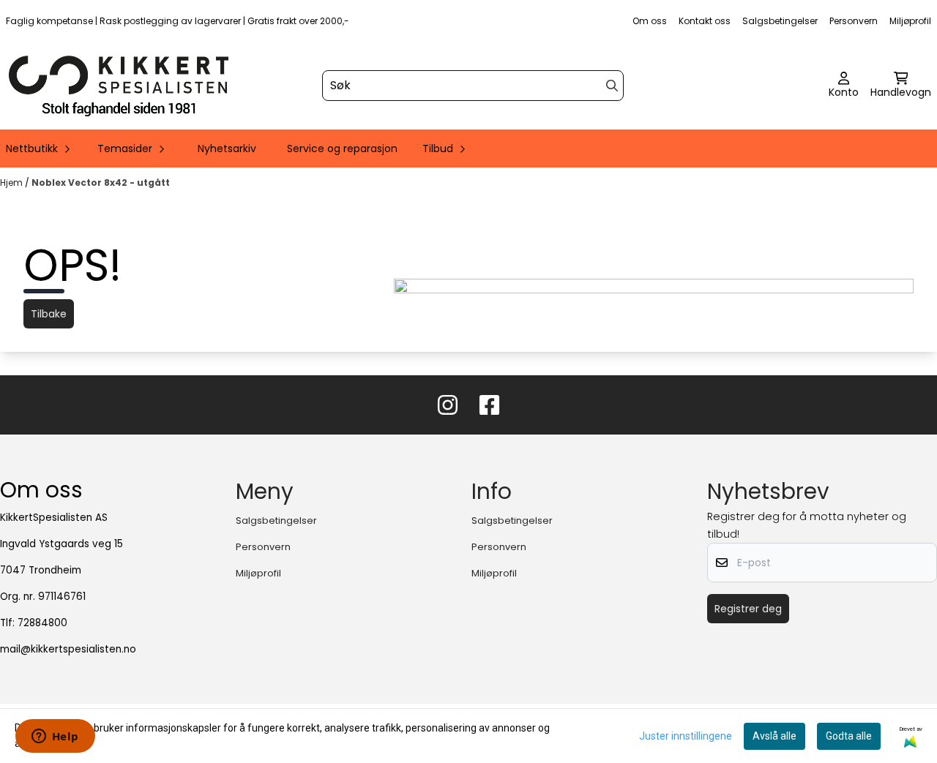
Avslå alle (774, 736)
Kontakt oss (705, 21)
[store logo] (118, 86)
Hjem (12, 182)
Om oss (649, 21)
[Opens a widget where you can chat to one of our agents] (55, 737)
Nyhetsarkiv (227, 148)
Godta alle (849, 736)
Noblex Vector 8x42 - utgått (100, 182)
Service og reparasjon (342, 148)
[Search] (612, 85)
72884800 (42, 623)
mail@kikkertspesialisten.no (68, 649)
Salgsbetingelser (780, 21)
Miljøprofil (910, 21)
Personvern (853, 21)
